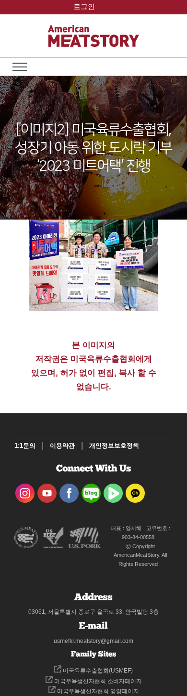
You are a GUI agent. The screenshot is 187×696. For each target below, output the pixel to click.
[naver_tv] (113, 490)
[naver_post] (91, 490)
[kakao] (135, 490)
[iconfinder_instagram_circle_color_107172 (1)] (25, 490)
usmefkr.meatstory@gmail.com (93, 641)
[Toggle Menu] (19, 67)
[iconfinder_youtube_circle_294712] (47, 490)
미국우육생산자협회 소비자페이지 (97, 681)
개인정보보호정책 (114, 445)
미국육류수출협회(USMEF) (97, 670)
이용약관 (62, 445)
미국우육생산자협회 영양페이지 (97, 691)
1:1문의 (24, 445)
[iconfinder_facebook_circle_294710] (69, 490)
